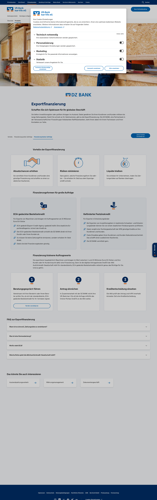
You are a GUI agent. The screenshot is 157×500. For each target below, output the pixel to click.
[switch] (122, 42)
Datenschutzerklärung (41, 27)
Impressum (58, 27)
